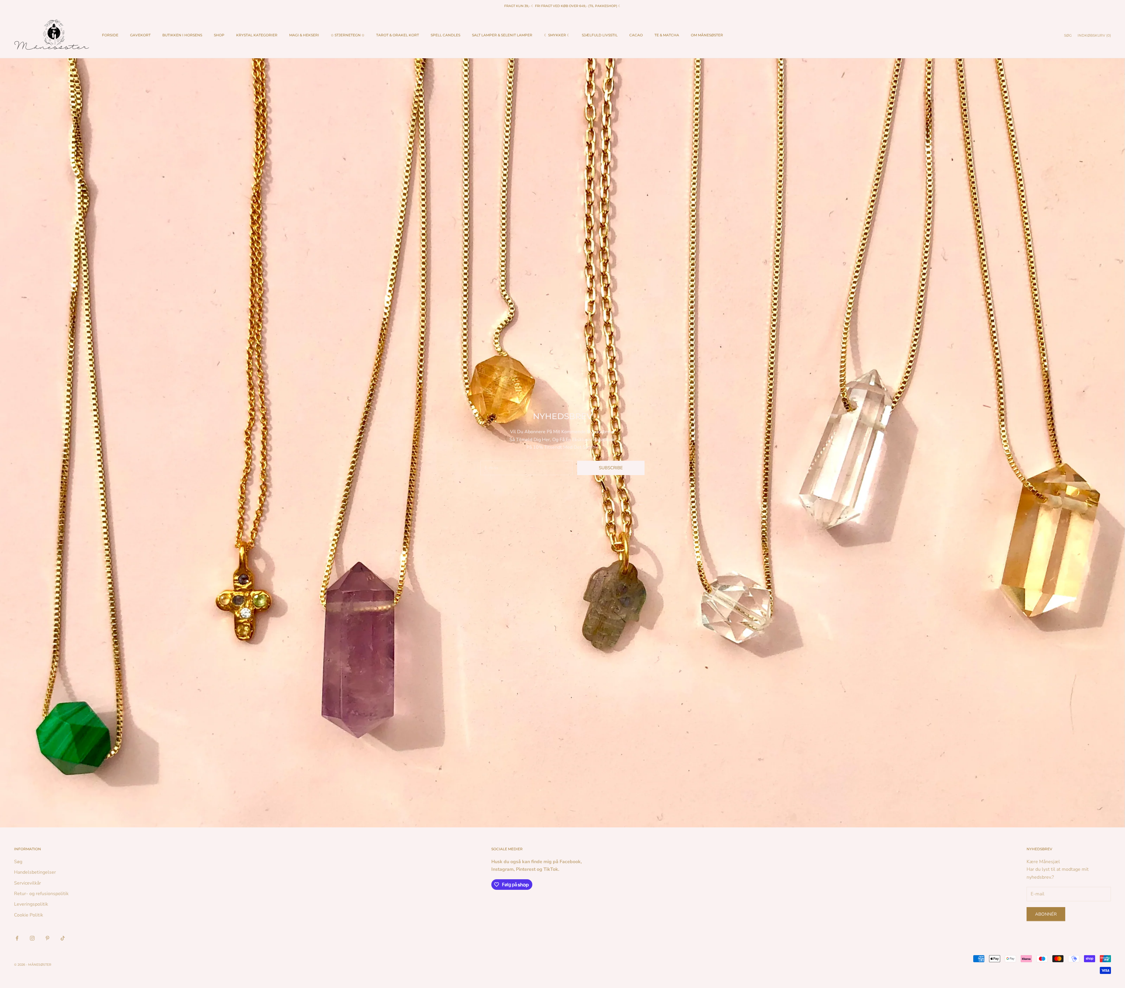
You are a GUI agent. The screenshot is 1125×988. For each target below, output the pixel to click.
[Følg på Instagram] (32, 938)
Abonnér (1046, 914)
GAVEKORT (140, 35)
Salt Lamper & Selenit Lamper (502, 35)
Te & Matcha (666, 35)
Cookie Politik (28, 915)
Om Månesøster (707, 35)
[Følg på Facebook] (17, 938)
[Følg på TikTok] (63, 938)
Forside (110, 35)
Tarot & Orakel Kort (397, 35)
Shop (219, 35)
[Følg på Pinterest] (47, 938)
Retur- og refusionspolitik (41, 893)
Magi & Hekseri (304, 35)
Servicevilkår (27, 883)
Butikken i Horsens (182, 35)
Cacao (636, 35)
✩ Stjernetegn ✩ (347, 35)
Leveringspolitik (31, 904)
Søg (18, 861)
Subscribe (611, 468)
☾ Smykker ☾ (557, 35)
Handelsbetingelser (35, 872)
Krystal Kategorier (256, 35)
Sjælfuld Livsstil (600, 35)
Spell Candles (445, 35)
